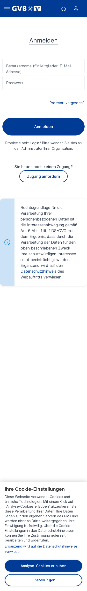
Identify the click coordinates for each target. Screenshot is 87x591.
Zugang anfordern (43, 176)
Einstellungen (44, 580)
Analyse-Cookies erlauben (43, 566)
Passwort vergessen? (67, 103)
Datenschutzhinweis (38, 271)
